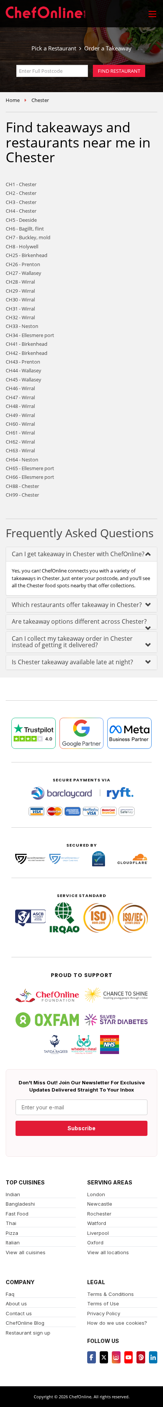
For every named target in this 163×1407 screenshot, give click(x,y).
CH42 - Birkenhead (26, 353)
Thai (11, 1223)
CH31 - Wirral (20, 308)
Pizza (12, 1233)
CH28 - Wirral (20, 281)
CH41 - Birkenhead (26, 343)
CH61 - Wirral (20, 432)
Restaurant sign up (28, 1333)
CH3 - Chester (21, 202)
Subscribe (81, 1128)
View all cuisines (25, 1252)
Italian (13, 1242)
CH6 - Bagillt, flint (25, 228)
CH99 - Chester (22, 494)
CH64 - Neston (22, 459)
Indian (13, 1194)
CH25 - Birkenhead (26, 255)
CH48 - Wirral (20, 406)
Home (13, 100)
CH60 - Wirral (20, 423)
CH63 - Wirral (20, 450)
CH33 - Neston (22, 326)
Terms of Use (103, 1303)
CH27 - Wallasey (23, 273)
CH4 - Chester (21, 210)
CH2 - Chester (21, 193)
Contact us (19, 1313)
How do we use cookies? (117, 1323)
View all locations (108, 1252)
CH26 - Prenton (23, 264)
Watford (96, 1223)
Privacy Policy (103, 1313)
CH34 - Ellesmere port (30, 335)
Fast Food (17, 1214)
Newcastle (99, 1204)
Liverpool (98, 1233)
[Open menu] (152, 13)
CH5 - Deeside (21, 219)
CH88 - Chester (22, 486)
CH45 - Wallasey (23, 379)
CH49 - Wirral (20, 415)
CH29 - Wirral (20, 290)
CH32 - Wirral (20, 317)
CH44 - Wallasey (23, 370)
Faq (10, 1294)
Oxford (95, 1242)
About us (16, 1303)
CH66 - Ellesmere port (30, 477)
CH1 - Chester (21, 184)
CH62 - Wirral (20, 441)
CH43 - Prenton (23, 361)
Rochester (99, 1214)
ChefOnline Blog (25, 1323)
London (96, 1194)
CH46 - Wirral (20, 388)
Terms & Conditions (110, 1294)
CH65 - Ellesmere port (30, 468)
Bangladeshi (20, 1204)
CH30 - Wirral (20, 299)
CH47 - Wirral (20, 397)
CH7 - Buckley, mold (28, 237)
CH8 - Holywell (22, 246)
